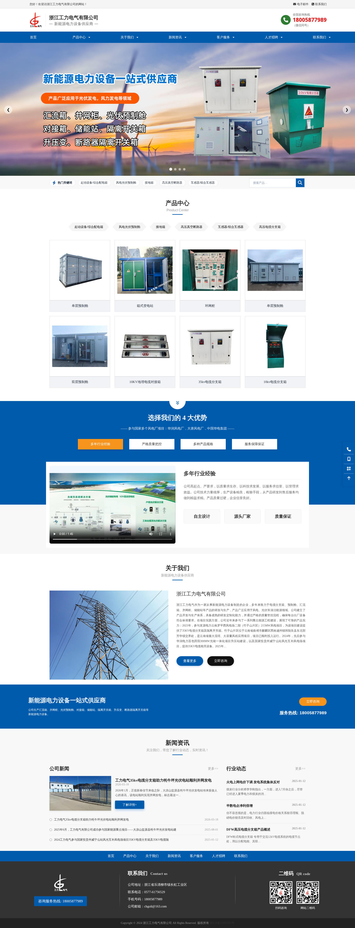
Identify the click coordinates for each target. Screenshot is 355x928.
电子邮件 (303, 4)
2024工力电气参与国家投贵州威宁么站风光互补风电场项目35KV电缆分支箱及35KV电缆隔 (111, 839)
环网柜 (210, 305)
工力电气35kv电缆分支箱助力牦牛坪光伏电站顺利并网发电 (163, 780)
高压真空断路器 (191, 227)
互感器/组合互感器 (230, 227)
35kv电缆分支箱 (209, 382)
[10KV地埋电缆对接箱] (145, 346)
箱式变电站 (145, 305)
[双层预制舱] (80, 346)
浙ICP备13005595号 (222, 923)
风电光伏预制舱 (129, 227)
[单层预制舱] (80, 270)
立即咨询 (220, 661)
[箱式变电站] (145, 270)
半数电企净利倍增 (265, 805)
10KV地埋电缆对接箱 (145, 382)
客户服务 (223, 37)
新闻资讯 (175, 37)
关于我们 (127, 37)
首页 (33, 37)
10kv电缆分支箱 (275, 382)
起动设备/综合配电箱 (89, 227)
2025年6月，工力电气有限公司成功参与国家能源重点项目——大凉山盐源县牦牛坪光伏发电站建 (115, 829)
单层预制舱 (80, 305)
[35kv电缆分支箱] (210, 346)
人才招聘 (271, 37)
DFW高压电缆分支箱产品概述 (265, 829)
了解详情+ (129, 804)
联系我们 (321, 4)
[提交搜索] (300, 182)
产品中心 (79, 37)
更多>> (213, 768)
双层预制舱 (80, 382)
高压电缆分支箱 (270, 227)
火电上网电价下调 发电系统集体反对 (265, 781)
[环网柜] (210, 270)
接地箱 (160, 227)
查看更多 (189, 661)
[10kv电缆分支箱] (275, 346)
